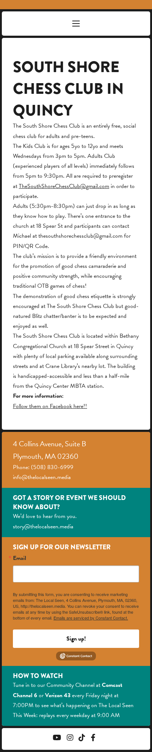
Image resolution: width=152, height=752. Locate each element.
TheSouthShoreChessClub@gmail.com (64, 186)
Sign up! (76, 638)
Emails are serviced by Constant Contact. (90, 618)
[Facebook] (93, 739)
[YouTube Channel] (57, 739)
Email (19, 558)
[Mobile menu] (76, 23)
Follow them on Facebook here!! (50, 406)
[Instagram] (70, 739)
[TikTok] (82, 739)
